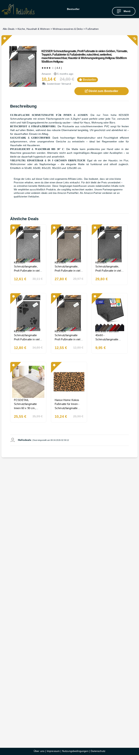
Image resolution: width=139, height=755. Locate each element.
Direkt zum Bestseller (103, 91)
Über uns (39, 751)
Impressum (53, 751)
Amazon (46, 73)
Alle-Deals (9, 28)
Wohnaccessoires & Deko (68, 28)
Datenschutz (98, 751)
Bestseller (73, 9)
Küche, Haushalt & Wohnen (34, 28)
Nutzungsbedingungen (75, 751)
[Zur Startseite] (18, 9)
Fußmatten (92, 28)
